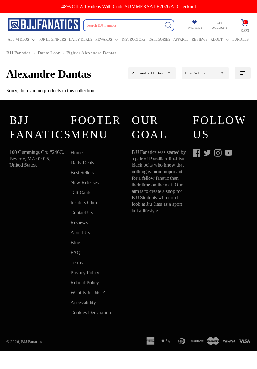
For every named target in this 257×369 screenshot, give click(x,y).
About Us (80, 232)
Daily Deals (80, 39)
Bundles (240, 39)
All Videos (18, 39)
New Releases (85, 182)
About (217, 39)
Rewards (103, 39)
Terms (77, 262)
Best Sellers (82, 172)
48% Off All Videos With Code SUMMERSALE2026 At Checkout (128, 6)
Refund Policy (85, 282)
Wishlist (195, 27)
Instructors (133, 39)
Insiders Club (84, 202)
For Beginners (52, 39)
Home (77, 152)
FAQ (76, 252)
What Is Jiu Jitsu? (88, 292)
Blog (75, 242)
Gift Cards (81, 192)
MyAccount (219, 25)
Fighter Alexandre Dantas (91, 52)
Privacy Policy (85, 272)
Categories (159, 39)
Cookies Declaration (91, 312)
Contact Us (82, 212)
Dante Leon (49, 52)
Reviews (199, 39)
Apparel (181, 39)
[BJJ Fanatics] (44, 25)
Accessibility (83, 302)
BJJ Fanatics (18, 52)
